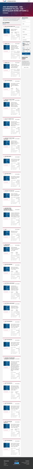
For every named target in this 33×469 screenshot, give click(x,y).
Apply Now (6, 51)
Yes (27, 43)
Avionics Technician (9, 191)
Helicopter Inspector (9, 27)
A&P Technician (8, 322)
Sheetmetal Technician (8, 245)
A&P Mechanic (8, 157)
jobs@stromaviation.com (25, 462)
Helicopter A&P (8, 81)
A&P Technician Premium (8, 422)
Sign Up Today (26, 67)
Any (24, 43)
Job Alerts (5, 463)
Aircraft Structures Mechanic (9, 100)
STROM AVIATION (11, 1)
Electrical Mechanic (9, 284)
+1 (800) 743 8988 (26, 463)
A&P (7, 229)
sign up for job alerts (6, 19)
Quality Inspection (9, 119)
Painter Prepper (9, 265)
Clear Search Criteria (27, 55)
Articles (5, 464)
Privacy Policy (6, 465)
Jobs (4, 462)
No (30, 43)
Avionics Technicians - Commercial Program (9, 358)
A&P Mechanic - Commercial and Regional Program (9, 210)
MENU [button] (29, 1)
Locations (27, 464)
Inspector (9, 43)
